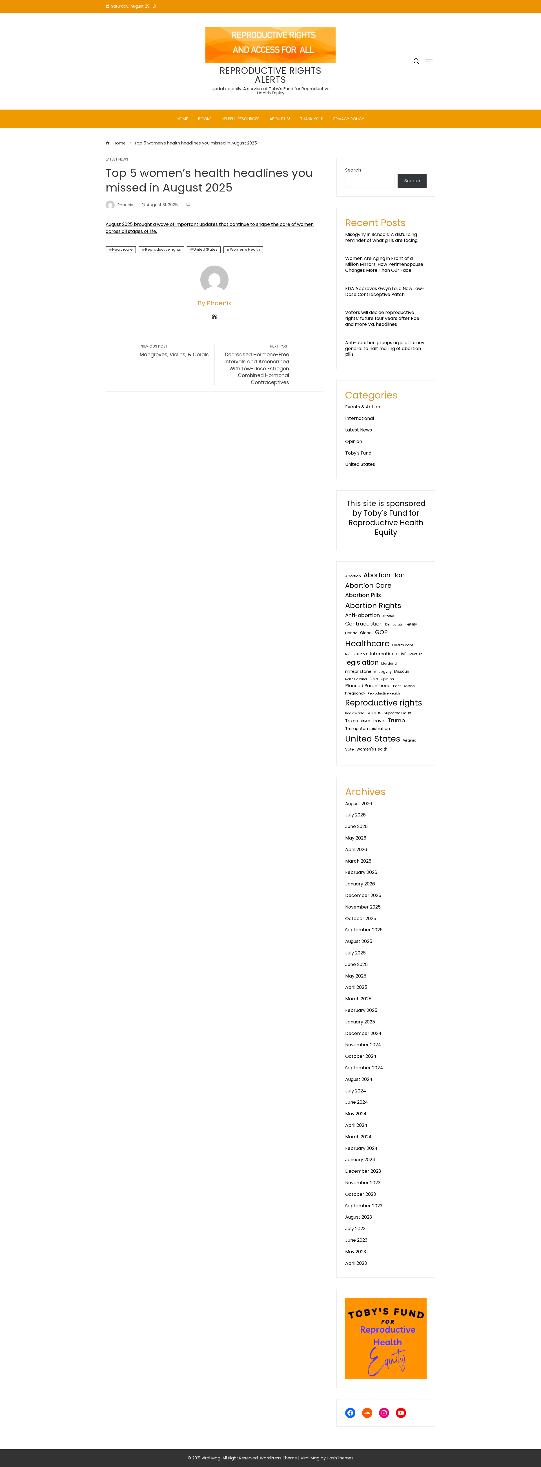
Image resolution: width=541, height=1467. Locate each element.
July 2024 (355, 1091)
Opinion (353, 441)
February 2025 (361, 1010)
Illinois (362, 654)
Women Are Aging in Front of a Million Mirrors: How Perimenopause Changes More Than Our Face (384, 264)
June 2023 (356, 1240)
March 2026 (358, 861)
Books (205, 119)
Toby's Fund (358, 453)
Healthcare (122, 249)
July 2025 (355, 953)
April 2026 (356, 849)
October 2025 (360, 918)
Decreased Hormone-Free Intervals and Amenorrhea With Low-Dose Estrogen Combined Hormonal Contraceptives (257, 365)
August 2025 (358, 941)
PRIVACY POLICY (348, 119)
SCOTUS (374, 713)
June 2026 (356, 826)
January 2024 (360, 1159)
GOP (381, 632)
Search (353, 170)
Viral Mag (310, 1458)
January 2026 (360, 884)
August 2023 (358, 1217)
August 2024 (359, 1079)
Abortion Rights (373, 605)
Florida (351, 633)
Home (182, 119)
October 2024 (360, 1056)
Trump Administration (367, 728)
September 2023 (363, 1206)
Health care (403, 645)
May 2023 (355, 1251)
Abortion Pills (363, 595)
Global (366, 633)
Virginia (409, 740)
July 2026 (355, 815)
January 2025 (360, 1022)
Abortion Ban (384, 575)
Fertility (411, 624)
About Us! (280, 119)
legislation (362, 662)
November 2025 (363, 907)
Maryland (389, 663)
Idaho (349, 654)
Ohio (373, 678)
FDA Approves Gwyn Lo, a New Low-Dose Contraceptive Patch (384, 291)
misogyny (383, 671)
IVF (403, 654)
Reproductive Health (384, 693)
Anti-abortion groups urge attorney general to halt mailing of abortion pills (384, 348)
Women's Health (245, 249)
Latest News (117, 159)
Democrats (394, 624)
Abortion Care (368, 585)
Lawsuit (415, 654)
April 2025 (356, 987)
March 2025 (358, 999)
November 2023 (362, 1182)
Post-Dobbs (404, 686)
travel (379, 721)
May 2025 (355, 976)
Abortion (353, 576)
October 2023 (360, 1194)
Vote (349, 749)
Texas (351, 721)
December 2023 (363, 1171)
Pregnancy (355, 693)
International (359, 418)
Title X (365, 721)
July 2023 (355, 1228)
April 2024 (356, 1125)
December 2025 (363, 895)
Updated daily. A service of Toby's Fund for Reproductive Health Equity (271, 91)
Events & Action (362, 407)
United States (205, 249)
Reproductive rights (163, 249)
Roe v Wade (354, 713)
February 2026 (361, 872)
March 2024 (358, 1137)
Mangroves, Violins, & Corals (174, 351)
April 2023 (356, 1263)
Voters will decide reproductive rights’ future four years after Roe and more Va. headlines (382, 318)
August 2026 (358, 803)
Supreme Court (397, 713)
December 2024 (363, 1033)
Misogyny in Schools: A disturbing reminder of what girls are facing (381, 237)
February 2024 (361, 1148)
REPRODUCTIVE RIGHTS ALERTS (271, 75)
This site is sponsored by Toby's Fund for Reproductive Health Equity (385, 517)
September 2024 (364, 1068)
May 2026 (355, 838)
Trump (396, 720)
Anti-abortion (362, 615)
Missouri (401, 671)
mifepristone (358, 671)
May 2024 (356, 1113)
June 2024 (356, 1102)
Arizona (388, 616)
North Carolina (356, 679)
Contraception (364, 623)
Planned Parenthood (368, 686)
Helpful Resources (241, 119)
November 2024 (363, 1044)
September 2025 (364, 930)
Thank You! (311, 119)
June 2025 (356, 964)
